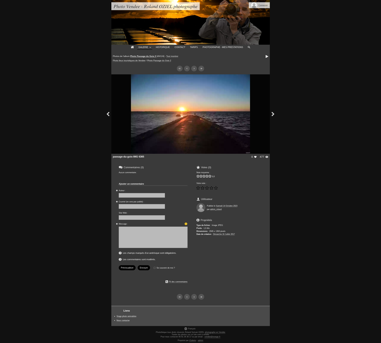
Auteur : (122, 190)
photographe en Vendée (215, 332)
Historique (163, 47)
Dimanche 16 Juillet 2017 (224, 234)
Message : (123, 224)
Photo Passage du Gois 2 (143, 56)
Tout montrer (172, 56)
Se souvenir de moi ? (166, 268)
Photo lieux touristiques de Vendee (129, 60)
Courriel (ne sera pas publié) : (131, 202)
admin (200, 340)
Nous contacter (123, 320)
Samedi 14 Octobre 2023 (226, 206)
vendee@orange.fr (212, 337)
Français (190, 328)
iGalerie (192, 340)
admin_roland (216, 209)
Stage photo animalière (126, 316)
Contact (180, 47)
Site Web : (123, 213)
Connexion (263, 5)
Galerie (143, 47)
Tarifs (194, 47)
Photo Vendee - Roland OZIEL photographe (155, 6)
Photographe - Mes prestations (223, 47)
